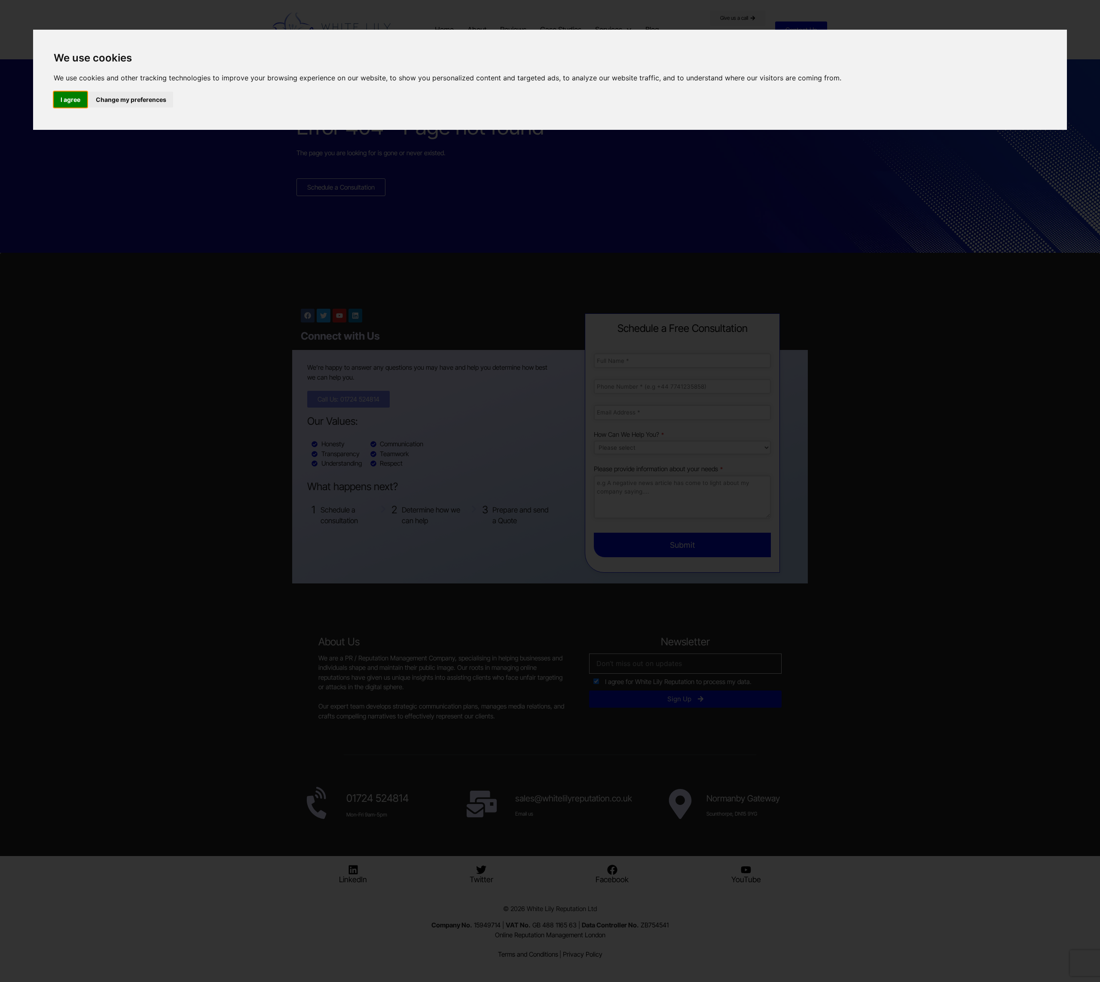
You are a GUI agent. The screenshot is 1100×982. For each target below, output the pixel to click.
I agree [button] (70, 99)
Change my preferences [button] (131, 99)
